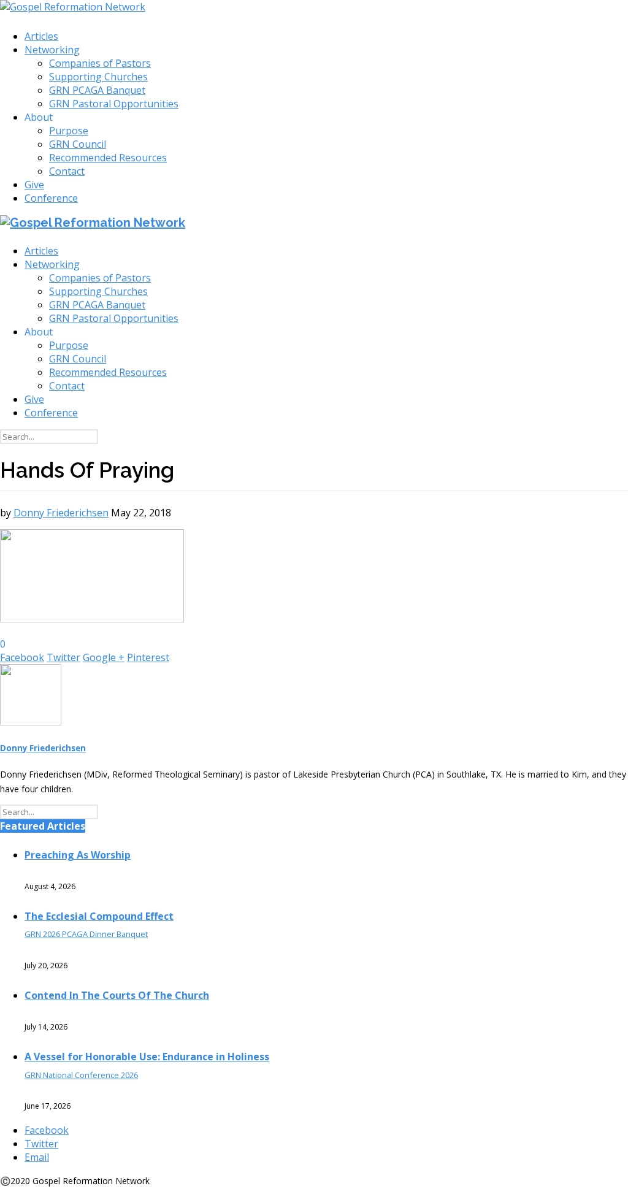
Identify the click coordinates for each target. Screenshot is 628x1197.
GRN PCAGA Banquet (97, 90)
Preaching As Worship (78, 855)
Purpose (68, 130)
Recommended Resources (108, 157)
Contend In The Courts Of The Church (117, 995)
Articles (41, 36)
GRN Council (77, 144)
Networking (52, 49)
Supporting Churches (98, 76)
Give (34, 184)
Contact (67, 171)
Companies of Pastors (100, 63)
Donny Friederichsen (61, 512)
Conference (51, 198)
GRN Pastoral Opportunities (113, 103)
